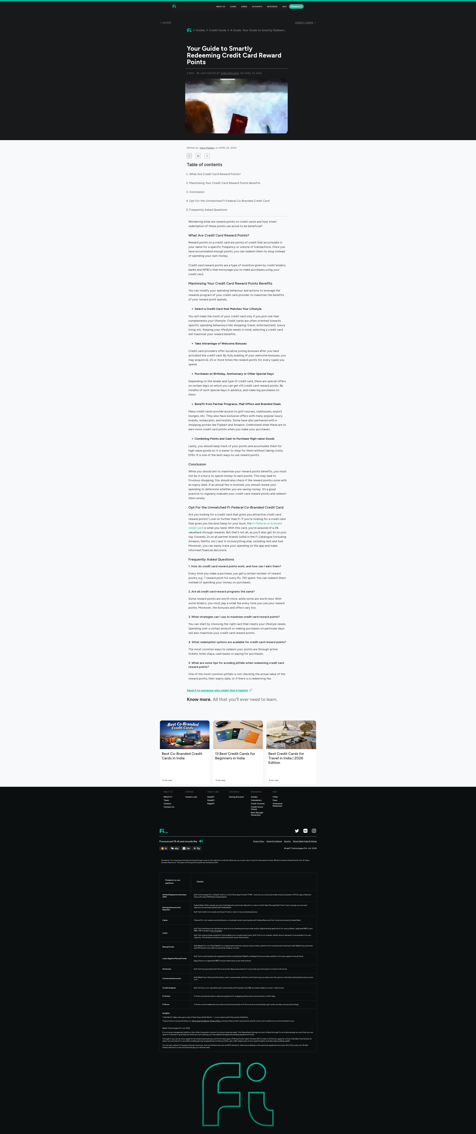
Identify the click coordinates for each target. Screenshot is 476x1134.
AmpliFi (210, 797)
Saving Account (236, 797)
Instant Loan (191, 797)
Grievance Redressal (278, 804)
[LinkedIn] (305, 830)
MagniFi (210, 803)
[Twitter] (297, 830)
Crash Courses (258, 803)
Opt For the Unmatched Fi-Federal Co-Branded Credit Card (229, 201)
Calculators (256, 800)
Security (287, 841)
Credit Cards (217, 30)
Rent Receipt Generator (257, 813)
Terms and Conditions (200, 1021)
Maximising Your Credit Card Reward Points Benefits (224, 183)
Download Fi (296, 6)
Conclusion (196, 192)
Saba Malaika (207, 147)
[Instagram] (314, 830)
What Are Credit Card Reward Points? (215, 174)
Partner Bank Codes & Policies (305, 841)
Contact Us (169, 807)
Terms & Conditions (274, 841)
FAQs (275, 797)
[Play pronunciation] (201, 841)
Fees (275, 800)
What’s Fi (168, 797)
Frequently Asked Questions (208, 209)
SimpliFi (211, 800)
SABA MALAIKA (230, 73)
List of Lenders (216, 931)
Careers (167, 803)
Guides (200, 30)
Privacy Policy (258, 841)
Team (166, 800)
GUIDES (166, 22)
